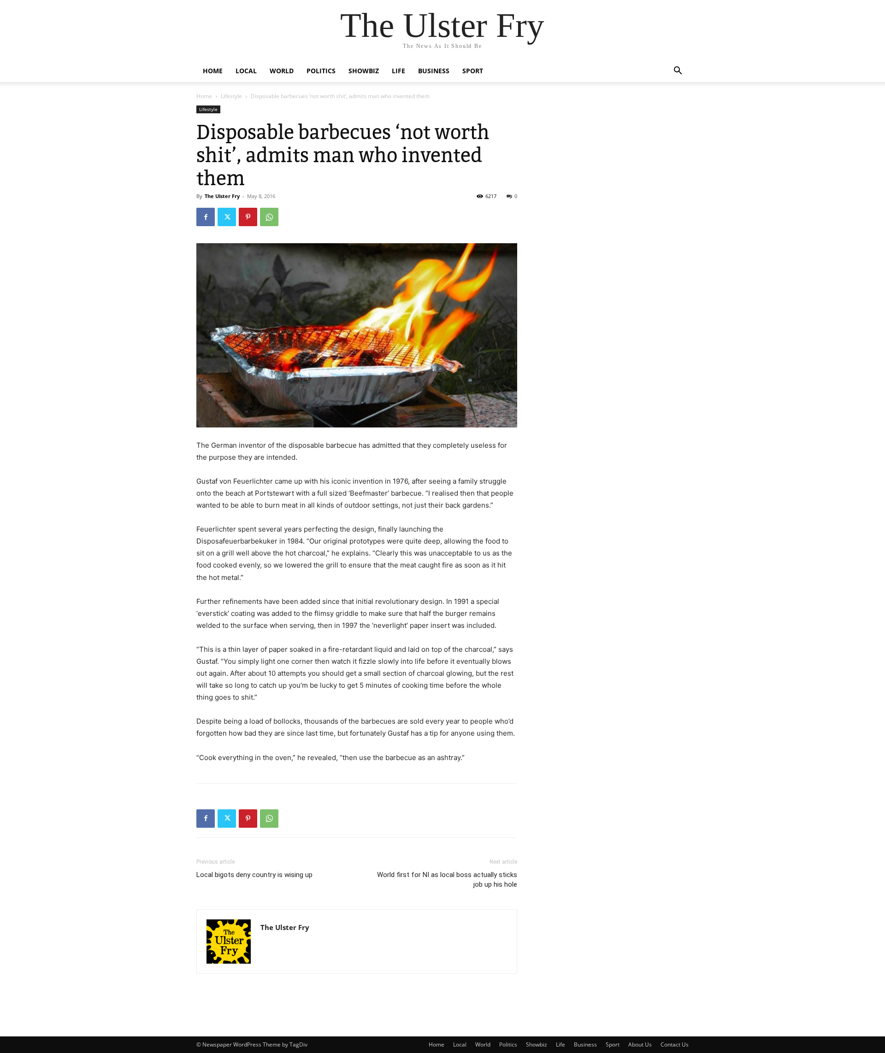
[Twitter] (227, 217)
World (282, 70)
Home (213, 70)
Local (246, 70)
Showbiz (363, 70)
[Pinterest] (248, 217)
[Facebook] (205, 217)
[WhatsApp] (269, 217)
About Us (640, 1044)
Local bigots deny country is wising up (254, 875)
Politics (321, 70)
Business (433, 70)
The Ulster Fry (222, 196)
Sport (472, 70)
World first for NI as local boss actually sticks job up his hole (447, 880)
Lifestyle (231, 96)
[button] (678, 71)
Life (398, 70)
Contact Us (675, 1044)
